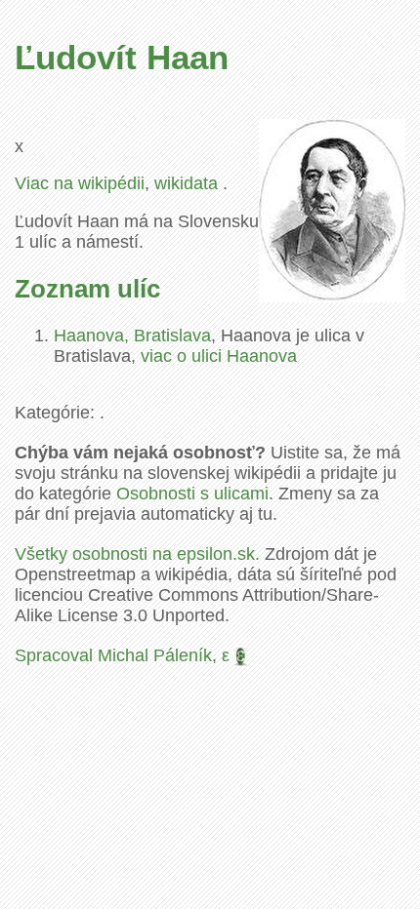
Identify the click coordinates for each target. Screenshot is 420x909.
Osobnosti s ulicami (192, 493)
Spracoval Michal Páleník (113, 655)
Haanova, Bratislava (132, 335)
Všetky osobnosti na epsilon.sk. (137, 554)
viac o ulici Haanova (219, 356)
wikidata (188, 183)
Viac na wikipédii (80, 183)
